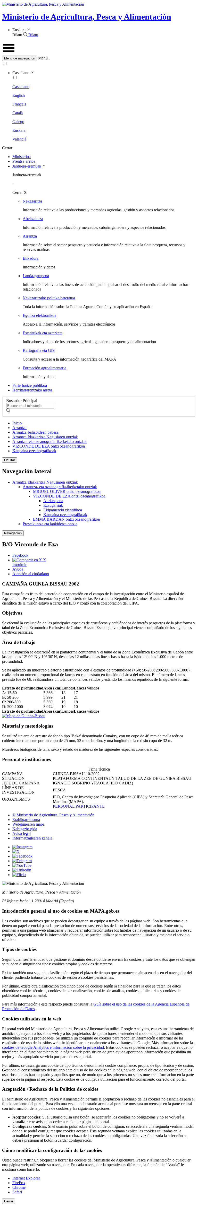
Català (17, 113)
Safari (17, 1192)
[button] (99, 58)
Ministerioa (21, 156)
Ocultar (9, 460)
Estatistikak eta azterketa (42, 333)
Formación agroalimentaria (44, 368)
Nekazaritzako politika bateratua (49, 298)
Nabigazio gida (24, 829)
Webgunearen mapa (28, 824)
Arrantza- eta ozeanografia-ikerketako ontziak (49, 441)
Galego (18, 121)
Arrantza (30, 236)
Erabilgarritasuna (26, 819)
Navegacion (13, 533)
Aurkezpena (53, 501)
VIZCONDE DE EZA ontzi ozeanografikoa (48, 446)
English (18, 95)
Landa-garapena (36, 276)
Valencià (19, 139)
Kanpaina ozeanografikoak (34, 451)
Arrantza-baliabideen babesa (35, 432)
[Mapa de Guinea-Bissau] (23, 716)
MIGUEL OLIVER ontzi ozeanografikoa (67, 491)
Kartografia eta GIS (39, 350)
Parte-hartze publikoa (29, 385)
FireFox (18, 1183)
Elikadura (30, 258)
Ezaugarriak (53, 505)
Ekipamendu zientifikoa (62, 510)
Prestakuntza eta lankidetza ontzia (50, 524)
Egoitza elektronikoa (39, 315)
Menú (43, 58)
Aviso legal (21, 833)
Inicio (17, 423)
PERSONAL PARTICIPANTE (79, 806)
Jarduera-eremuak (27, 166)
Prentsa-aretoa (23, 161)
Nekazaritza (32, 201)
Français (19, 104)
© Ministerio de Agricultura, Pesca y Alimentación (53, 815)
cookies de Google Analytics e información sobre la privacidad (53, 1047)
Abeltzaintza (33, 218)
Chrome (19, 1187)
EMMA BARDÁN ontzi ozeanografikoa (66, 519)
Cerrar (8, 1201)
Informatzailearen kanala (32, 838)
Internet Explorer (26, 1178)
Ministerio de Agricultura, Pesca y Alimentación (86, 16)
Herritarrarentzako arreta (32, 390)
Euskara (19, 130)
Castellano (20, 86)
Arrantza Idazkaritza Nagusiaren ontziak (45, 437)
